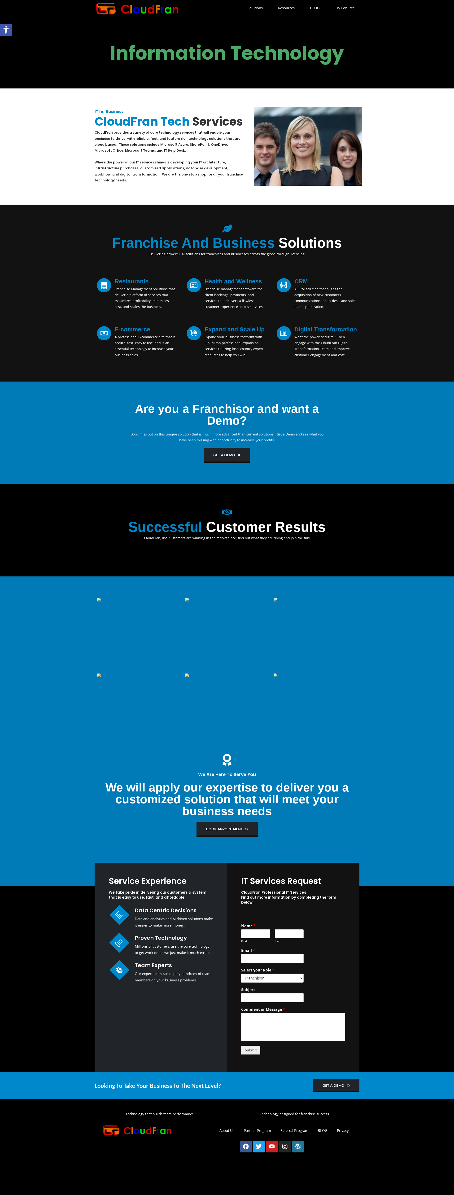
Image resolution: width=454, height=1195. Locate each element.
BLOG (315, 7)
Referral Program (294, 1130)
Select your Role (257, 970)
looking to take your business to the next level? (158, 1085)
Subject (248, 989)
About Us (226, 1130)
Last (278, 941)
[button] (6, 30)
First (244, 941)
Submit (251, 1050)
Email (248, 950)
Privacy (343, 1130)
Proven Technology (161, 938)
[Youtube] (272, 1146)
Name (248, 925)
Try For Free (345, 7)
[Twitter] (259, 1146)
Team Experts (153, 965)
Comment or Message (263, 1009)
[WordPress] (298, 1146)
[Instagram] (285, 1146)
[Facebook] (246, 1146)
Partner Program (257, 1130)
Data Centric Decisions (165, 910)
